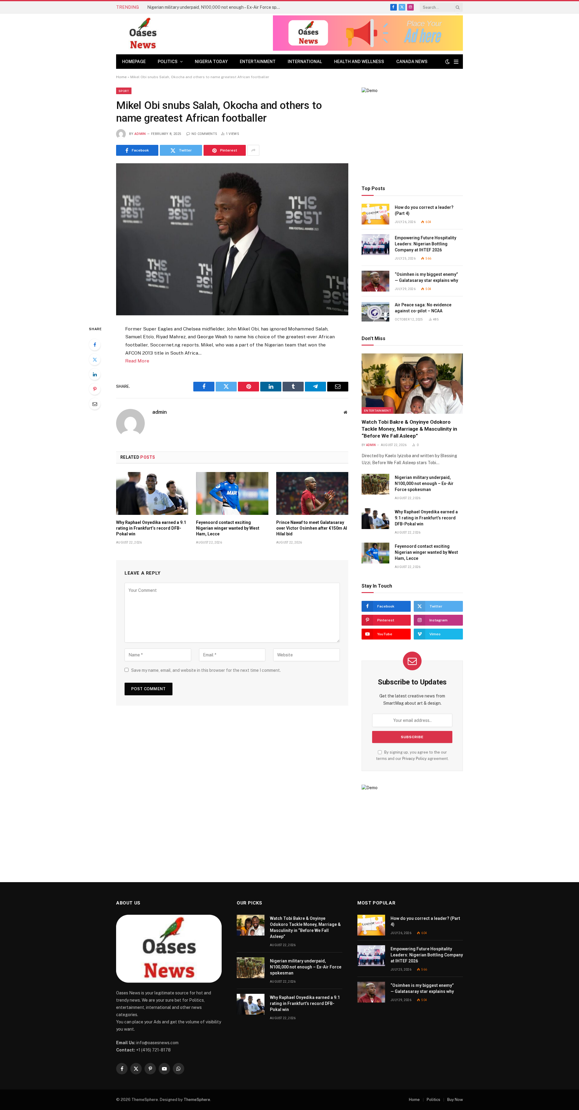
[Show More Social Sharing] (253, 150)
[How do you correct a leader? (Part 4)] (375, 214)
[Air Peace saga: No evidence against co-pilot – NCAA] (375, 311)
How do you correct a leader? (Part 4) (424, 210)
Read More (137, 361)
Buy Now (455, 1099)
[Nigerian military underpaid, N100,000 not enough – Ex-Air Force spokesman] (375, 484)
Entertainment (258, 61)
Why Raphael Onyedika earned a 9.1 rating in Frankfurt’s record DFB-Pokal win (151, 528)
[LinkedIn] (94, 374)
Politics (168, 61)
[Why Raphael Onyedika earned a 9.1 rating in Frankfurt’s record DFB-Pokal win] (152, 493)
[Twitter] (94, 359)
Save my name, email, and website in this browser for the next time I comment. (206, 670)
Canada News (412, 61)
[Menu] (456, 62)
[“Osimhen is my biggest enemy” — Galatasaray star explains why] (375, 281)
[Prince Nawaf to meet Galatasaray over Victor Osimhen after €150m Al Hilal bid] (312, 493)
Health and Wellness (359, 61)
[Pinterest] (94, 389)
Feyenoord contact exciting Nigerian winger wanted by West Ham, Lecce (227, 528)
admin (140, 134)
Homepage (134, 61)
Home (121, 77)
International (305, 61)
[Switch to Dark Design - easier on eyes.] (447, 61)
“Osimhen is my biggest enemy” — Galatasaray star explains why (426, 277)
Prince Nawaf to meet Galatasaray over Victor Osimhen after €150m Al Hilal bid (311, 528)
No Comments (204, 134)
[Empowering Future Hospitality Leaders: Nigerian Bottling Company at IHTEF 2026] (375, 244)
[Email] (94, 404)
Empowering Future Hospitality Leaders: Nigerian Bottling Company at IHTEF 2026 (425, 243)
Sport (124, 91)
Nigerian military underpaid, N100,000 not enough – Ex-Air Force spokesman (215, 7)
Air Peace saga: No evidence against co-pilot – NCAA (423, 307)
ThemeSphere (197, 1099)
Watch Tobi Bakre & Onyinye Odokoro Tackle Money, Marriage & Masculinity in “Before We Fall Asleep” (409, 429)
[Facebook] (94, 344)
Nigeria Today (211, 61)
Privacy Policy (414, 758)
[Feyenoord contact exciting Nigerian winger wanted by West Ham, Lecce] (232, 493)
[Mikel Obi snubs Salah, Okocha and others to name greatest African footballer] (232, 239)
